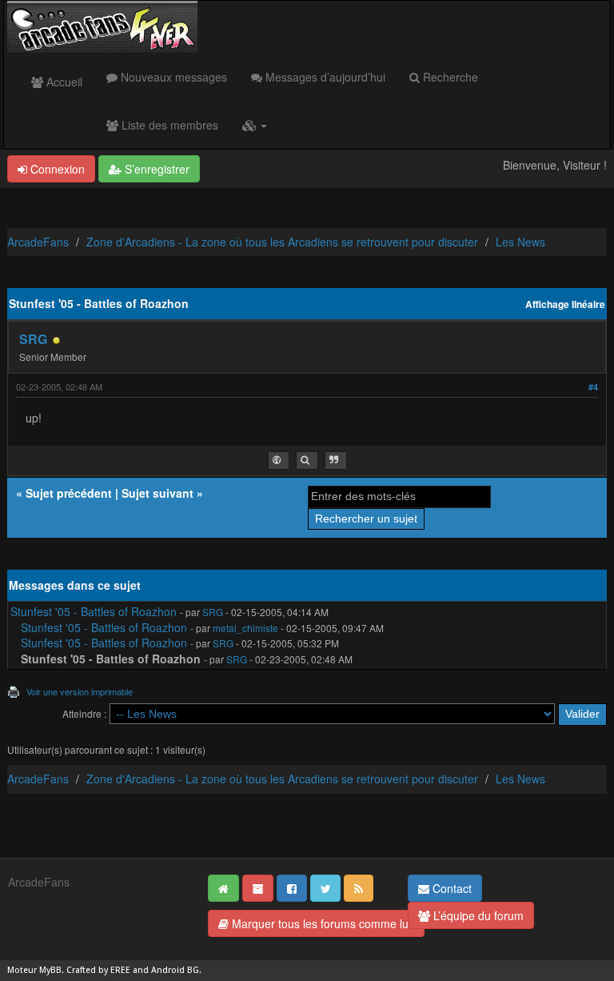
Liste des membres (168, 125)
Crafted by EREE (98, 970)
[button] (254, 125)
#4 (593, 387)
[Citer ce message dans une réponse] (336, 460)
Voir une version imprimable (79, 691)
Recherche (449, 77)
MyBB (50, 970)
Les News (520, 242)
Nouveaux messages (172, 77)
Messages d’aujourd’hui (323, 77)
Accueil (62, 82)
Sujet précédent (69, 493)
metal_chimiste (245, 628)
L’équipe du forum (477, 915)
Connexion (56, 169)
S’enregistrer (155, 169)
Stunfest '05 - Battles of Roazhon (93, 611)
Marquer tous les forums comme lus (321, 923)
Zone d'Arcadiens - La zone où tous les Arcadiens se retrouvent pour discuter (282, 242)
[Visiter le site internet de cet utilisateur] (278, 460)
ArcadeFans (38, 242)
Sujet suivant (157, 493)
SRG (33, 339)
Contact (450, 888)
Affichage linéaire (565, 304)
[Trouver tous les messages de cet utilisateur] (307, 460)
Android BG (175, 970)
